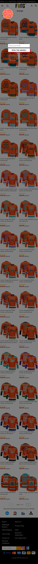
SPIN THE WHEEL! (19, 50)
